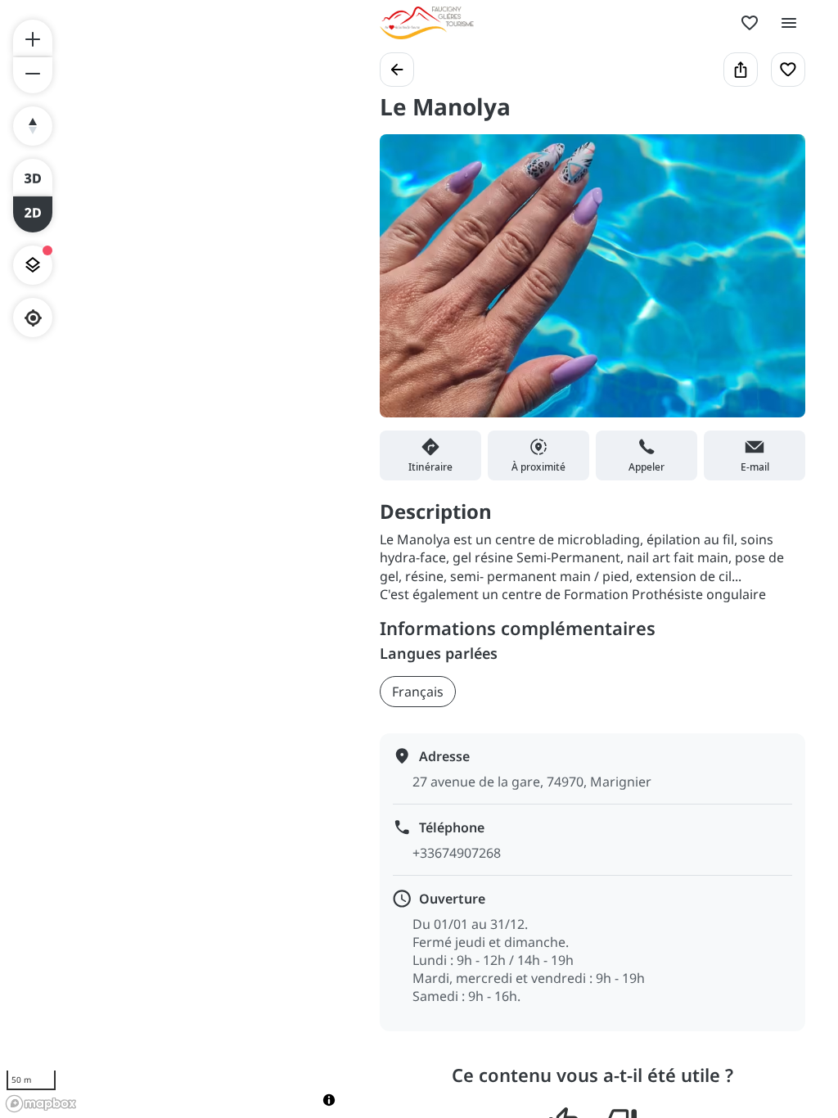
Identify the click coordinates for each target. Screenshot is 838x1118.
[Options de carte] (32, 265)
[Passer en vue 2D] (32, 214)
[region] (173, 559)
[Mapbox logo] (41, 1103)
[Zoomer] (32, 38)
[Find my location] (33, 318)
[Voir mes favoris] (749, 23)
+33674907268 (456, 853)
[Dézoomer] (32, 75)
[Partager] (740, 69)
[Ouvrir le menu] (789, 23)
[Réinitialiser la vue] (32, 126)
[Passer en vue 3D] (32, 177)
